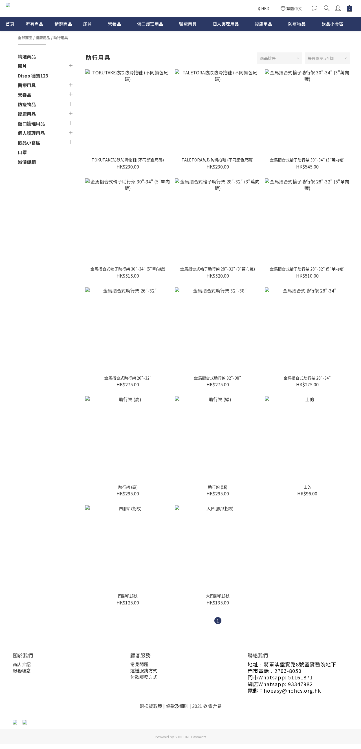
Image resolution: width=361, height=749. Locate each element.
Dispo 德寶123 (33, 75)
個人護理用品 (226, 24)
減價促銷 (27, 161)
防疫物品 (297, 24)
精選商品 (63, 24)
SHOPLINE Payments (190, 736)
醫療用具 (188, 24)
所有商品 (34, 24)
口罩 (22, 152)
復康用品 (263, 24)
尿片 (87, 24)
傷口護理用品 (150, 24)
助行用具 (60, 37)
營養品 (114, 24)
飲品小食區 (333, 24)
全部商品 (25, 37)
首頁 (10, 24)
